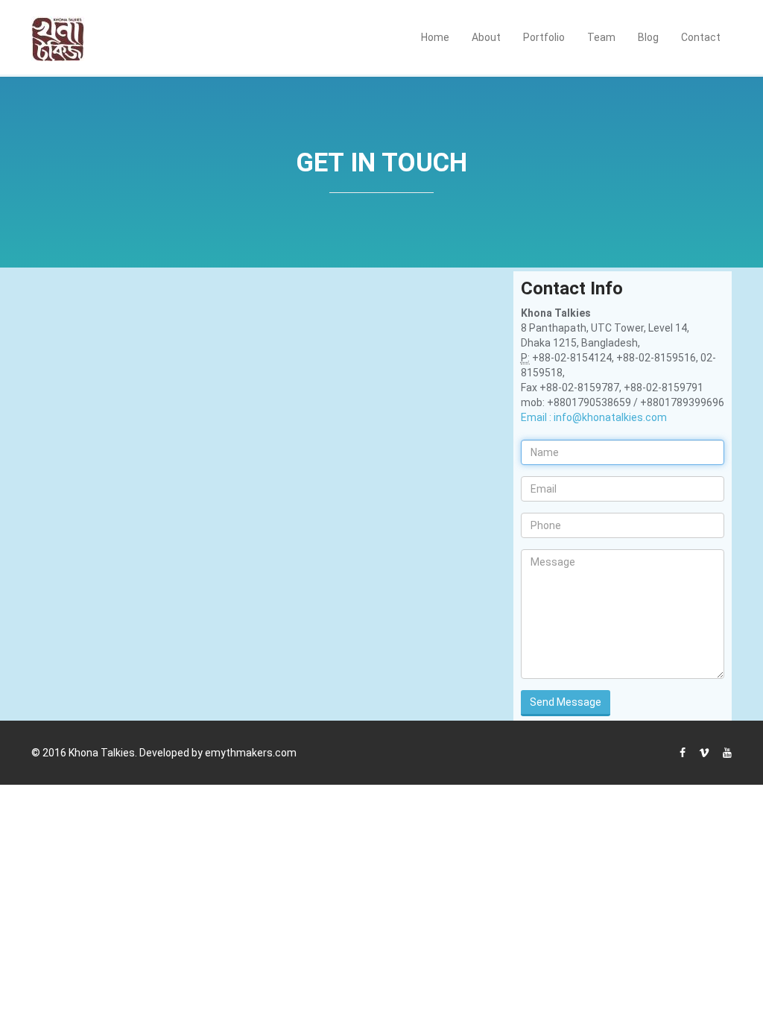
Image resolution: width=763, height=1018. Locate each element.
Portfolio (544, 37)
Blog (648, 37)
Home (435, 37)
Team (601, 37)
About (486, 37)
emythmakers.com (251, 753)
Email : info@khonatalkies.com (594, 417)
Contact (701, 37)
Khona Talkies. (103, 753)
